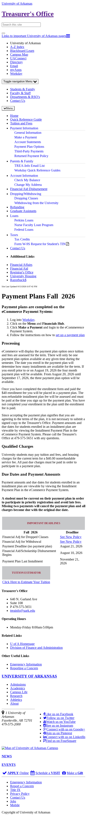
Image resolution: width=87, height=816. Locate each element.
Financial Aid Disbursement (28, 189)
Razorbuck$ (18, 280)
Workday (16, 73)
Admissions (18, 684)
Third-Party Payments (29, 151)
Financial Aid (19, 268)
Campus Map (19, 54)
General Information (27, 132)
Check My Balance (27, 180)
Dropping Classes (26, 198)
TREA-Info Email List (29, 165)
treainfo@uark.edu (22, 610)
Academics (17, 688)
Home (14, 115)
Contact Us (17, 100)
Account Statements (27, 142)
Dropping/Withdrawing (25, 194)
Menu (18, 81)
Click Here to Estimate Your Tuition (26, 582)
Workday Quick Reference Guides (37, 170)
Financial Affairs (21, 264)
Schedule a (47, 773)
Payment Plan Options (29, 146)
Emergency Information (26, 664)
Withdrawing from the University (36, 203)
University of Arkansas (17, 3)
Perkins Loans (23, 220)
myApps (16, 70)
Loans (14, 216)
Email (14, 66)
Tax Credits (22, 239)
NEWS (7, 756)
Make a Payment (25, 137)
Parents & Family (21, 161)
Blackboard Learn (22, 50)
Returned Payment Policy (31, 156)
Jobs (13, 801)
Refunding (17, 207)
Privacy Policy (20, 793)
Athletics (16, 699)
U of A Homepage (22, 644)
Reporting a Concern (24, 668)
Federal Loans (23, 229)
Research (16, 696)
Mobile (15, 805)
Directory (16, 62)
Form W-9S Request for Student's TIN (40, 244)
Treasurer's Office (28, 14)
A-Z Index (17, 47)
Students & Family (22, 89)
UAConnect (18, 58)
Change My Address (28, 184)
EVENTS (9, 764)
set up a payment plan (70, 335)
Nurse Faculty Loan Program (33, 225)
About (14, 703)
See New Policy (71, 537)
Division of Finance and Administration (36, 647)
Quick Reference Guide (26, 119)
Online (18, 773)
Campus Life (18, 692)
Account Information (24, 175)
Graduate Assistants (23, 211)
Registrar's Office (21, 272)
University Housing (23, 276)
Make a (75, 773)
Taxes (14, 235)
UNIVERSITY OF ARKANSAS (29, 676)
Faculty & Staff (20, 93)
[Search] (3, 33)
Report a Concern (22, 786)
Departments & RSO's (25, 97)
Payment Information (24, 128)
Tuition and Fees (21, 123)
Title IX (15, 790)
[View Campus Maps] (30, 748)
